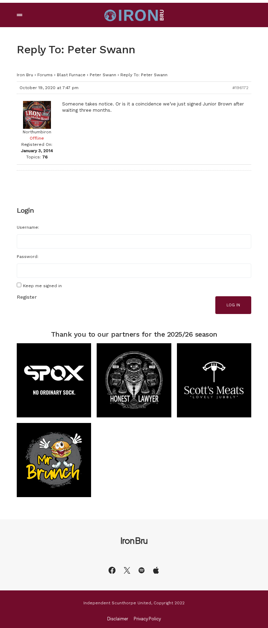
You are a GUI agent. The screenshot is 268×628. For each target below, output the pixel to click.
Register (27, 297)
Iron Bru (25, 74)
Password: (27, 256)
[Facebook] (112, 570)
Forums (45, 74)
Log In (233, 305)
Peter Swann (103, 74)
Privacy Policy (147, 619)
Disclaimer (117, 619)
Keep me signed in (42, 285)
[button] (20, 15)
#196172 (240, 87)
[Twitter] (127, 570)
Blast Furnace (71, 74)
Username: (28, 227)
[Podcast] (155, 570)
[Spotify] (141, 570)
